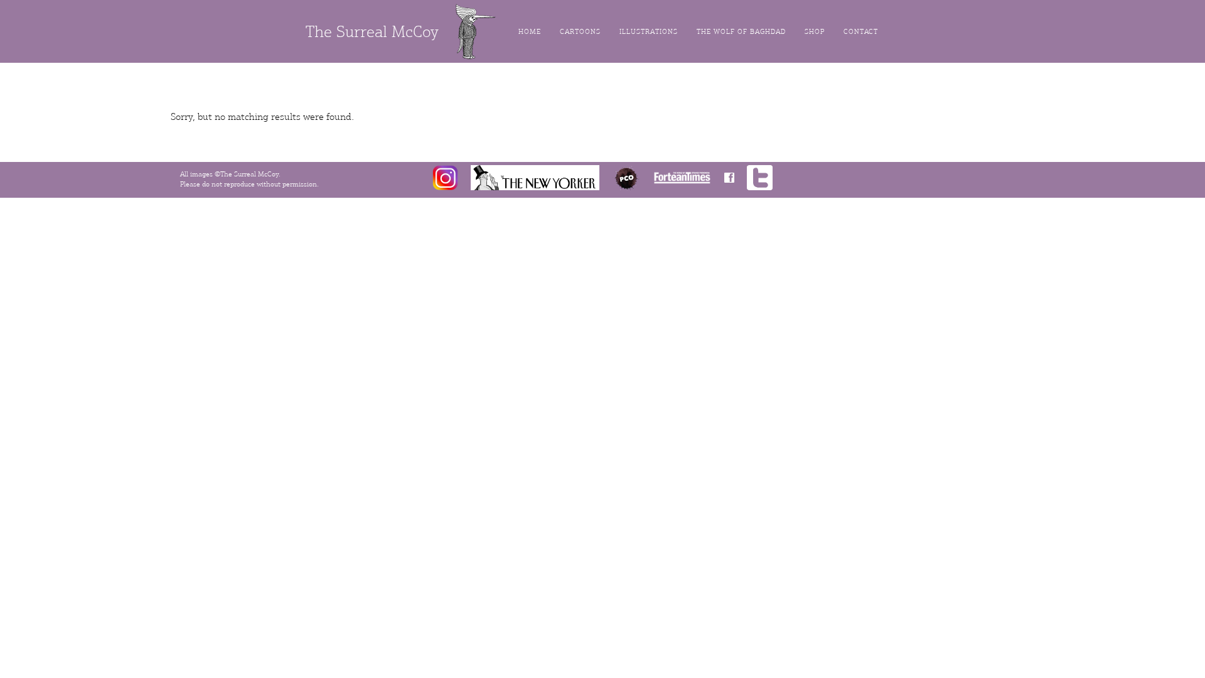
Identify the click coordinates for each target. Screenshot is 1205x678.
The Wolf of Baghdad (741, 32)
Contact (861, 32)
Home (529, 32)
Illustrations (648, 32)
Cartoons (580, 32)
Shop (815, 32)
